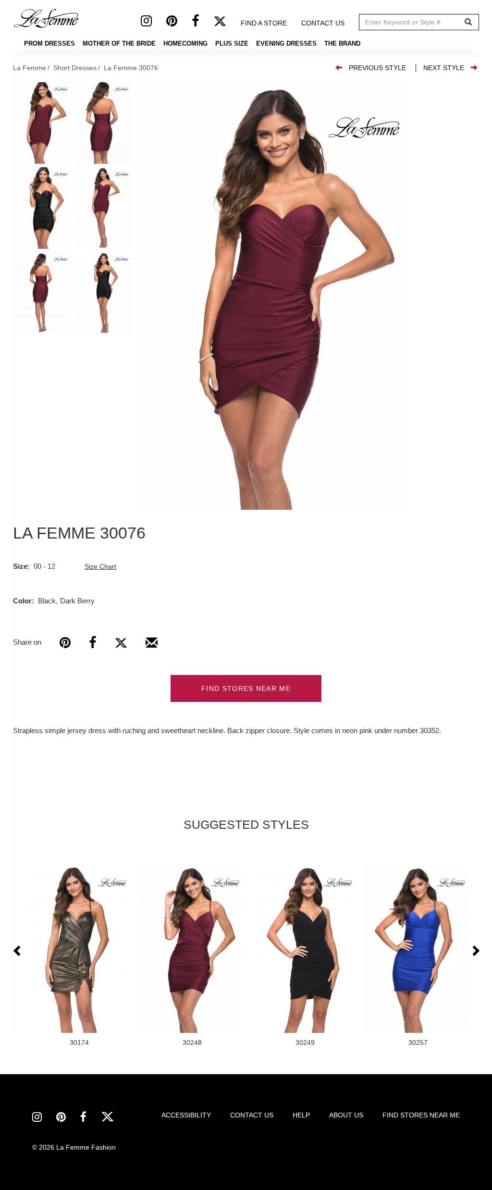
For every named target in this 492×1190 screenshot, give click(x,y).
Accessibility (186, 1115)
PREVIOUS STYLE (377, 68)
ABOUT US (346, 1115)
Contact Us (322, 23)
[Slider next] (475, 951)
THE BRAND (342, 43)
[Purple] (273, 296)
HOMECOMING (185, 43)
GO (468, 22)
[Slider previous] (18, 951)
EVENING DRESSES (286, 43)
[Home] (46, 18)
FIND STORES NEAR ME (246, 688)
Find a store (264, 23)
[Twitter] (227, 23)
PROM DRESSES (49, 43)
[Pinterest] (179, 23)
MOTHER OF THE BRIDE (119, 43)
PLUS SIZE (231, 43)
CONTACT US (251, 1115)
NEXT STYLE (443, 68)
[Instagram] (153, 23)
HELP (301, 1115)
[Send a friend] (152, 646)
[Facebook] (202, 23)
